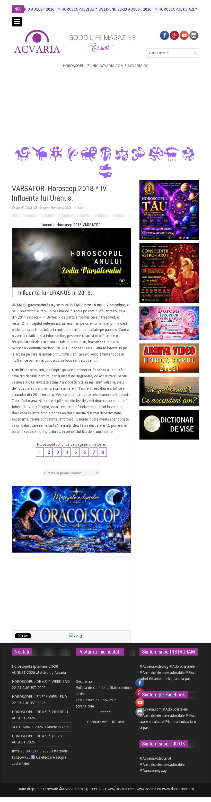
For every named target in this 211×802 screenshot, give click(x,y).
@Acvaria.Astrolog (153, 666)
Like (80, 208)
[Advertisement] (105, 107)
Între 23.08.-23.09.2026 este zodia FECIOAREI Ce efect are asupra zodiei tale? (40, 757)
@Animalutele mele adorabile (161, 672)
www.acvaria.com (121, 789)
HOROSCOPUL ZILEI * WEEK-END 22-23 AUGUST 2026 (89, 9)
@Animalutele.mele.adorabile (161, 764)
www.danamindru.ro (178, 789)
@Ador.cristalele (182, 666)
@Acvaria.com (150, 709)
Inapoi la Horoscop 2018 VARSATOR (71, 224)
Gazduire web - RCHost (105, 722)
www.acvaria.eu (149, 789)
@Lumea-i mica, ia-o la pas (169, 679)
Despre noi (84, 681)
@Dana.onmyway (153, 771)
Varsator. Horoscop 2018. (55, 208)
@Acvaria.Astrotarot (155, 758)
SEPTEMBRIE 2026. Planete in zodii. (41, 727)
